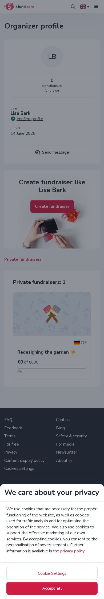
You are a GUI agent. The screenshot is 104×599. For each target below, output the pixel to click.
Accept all (52, 588)
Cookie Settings (52, 573)
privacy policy (72, 551)
